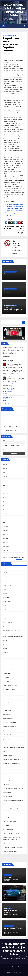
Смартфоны (6, 784)
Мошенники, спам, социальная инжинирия (13, 743)
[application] (14, 333)
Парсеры (5, 751)
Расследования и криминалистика (11, 763)
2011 (4, 518)
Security (5, 640)
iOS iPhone (5, 605)
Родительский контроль (9, 767)
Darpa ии (5, 413)
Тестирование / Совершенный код (11, 808)
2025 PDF (6, 403)
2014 (4, 509)
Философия (6, 825)
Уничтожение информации (9, 813)
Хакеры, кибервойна (8, 829)
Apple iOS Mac (6, 577)
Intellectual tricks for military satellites (12, 422)
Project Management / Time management (13, 636)
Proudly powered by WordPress (10, 966)
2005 (4, 542)
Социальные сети (7, 796)
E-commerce (6, 597)
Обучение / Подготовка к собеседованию (13, 747)
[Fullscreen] (23, 338)
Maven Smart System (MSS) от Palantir (12, 418)
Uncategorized (6, 673)
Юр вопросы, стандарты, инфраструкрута (13, 847)
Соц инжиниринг (7, 792)
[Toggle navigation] (13, 26)
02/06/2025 (8, 914)
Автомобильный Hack (8, 677)
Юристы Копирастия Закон (10, 851)
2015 (4, 505)
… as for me (6, 568)
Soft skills (5, 652)
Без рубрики (6, 693)
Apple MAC (5, 581)
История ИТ (6, 730)
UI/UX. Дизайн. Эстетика (9, 669)
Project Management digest (11, 445)
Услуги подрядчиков (8, 817)
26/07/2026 (8, 879)
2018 (4, 493)
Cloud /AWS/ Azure (7, 585)
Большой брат (6, 697)
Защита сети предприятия (9, 722)
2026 (4, 464)
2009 (4, 526)
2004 (4, 546)
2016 (4, 501)
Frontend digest (8, 450)
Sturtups (5, 665)
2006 (4, 538)
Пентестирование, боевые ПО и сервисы (13, 759)
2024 (4, 472)
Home (8, 972)
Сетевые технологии (8, 776)
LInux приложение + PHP (9, 614)
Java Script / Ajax (7, 609)
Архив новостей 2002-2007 (9, 35)
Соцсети (5, 804)
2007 (4, 534)
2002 (4, 555)
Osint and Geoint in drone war (10, 426)
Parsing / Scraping (7, 622)
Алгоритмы (6, 681)
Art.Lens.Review (11, 383)
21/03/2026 (8, 897)
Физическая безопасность (9, 821)
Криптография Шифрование (10, 739)
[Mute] (20, 338)
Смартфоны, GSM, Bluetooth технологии (13, 788)
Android (5, 572)
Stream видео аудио (8, 660)
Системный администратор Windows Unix (13, 780)
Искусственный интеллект (9, 726)
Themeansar (15, 968)
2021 (4, 481)
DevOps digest (8, 447)
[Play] (5, 338)
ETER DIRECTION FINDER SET (10, 430)
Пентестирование (7, 755)
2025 (4, 468)
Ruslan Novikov (16, 244)
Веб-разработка (7, 710)
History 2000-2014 (16, 972)
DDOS (4, 589)
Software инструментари (9, 656)
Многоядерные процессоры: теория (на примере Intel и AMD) (13, 310)
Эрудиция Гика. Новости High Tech (11, 833)
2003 (4, 550)
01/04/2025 (8, 932)
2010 (4, 522)
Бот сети (5, 706)
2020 (4, 485)
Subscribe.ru (19, 559)
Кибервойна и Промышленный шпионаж (13, 734)
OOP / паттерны (7, 618)
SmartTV (5, 648)
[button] (22, 25)
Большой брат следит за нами (10, 702)
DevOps (5, 593)
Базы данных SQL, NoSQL (9, 689)
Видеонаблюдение (7, 714)
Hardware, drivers (7, 601)
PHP (4, 626)
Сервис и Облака (7, 771)
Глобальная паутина (8, 718)
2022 (4, 476)
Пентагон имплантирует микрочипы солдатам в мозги (13, 276)
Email (4, 440)
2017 (4, 497)
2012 (4, 513)
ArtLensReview (11, 386)
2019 (4, 489)
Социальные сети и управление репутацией (14, 800)
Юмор (4, 843)
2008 (4, 530)
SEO (4, 644)
